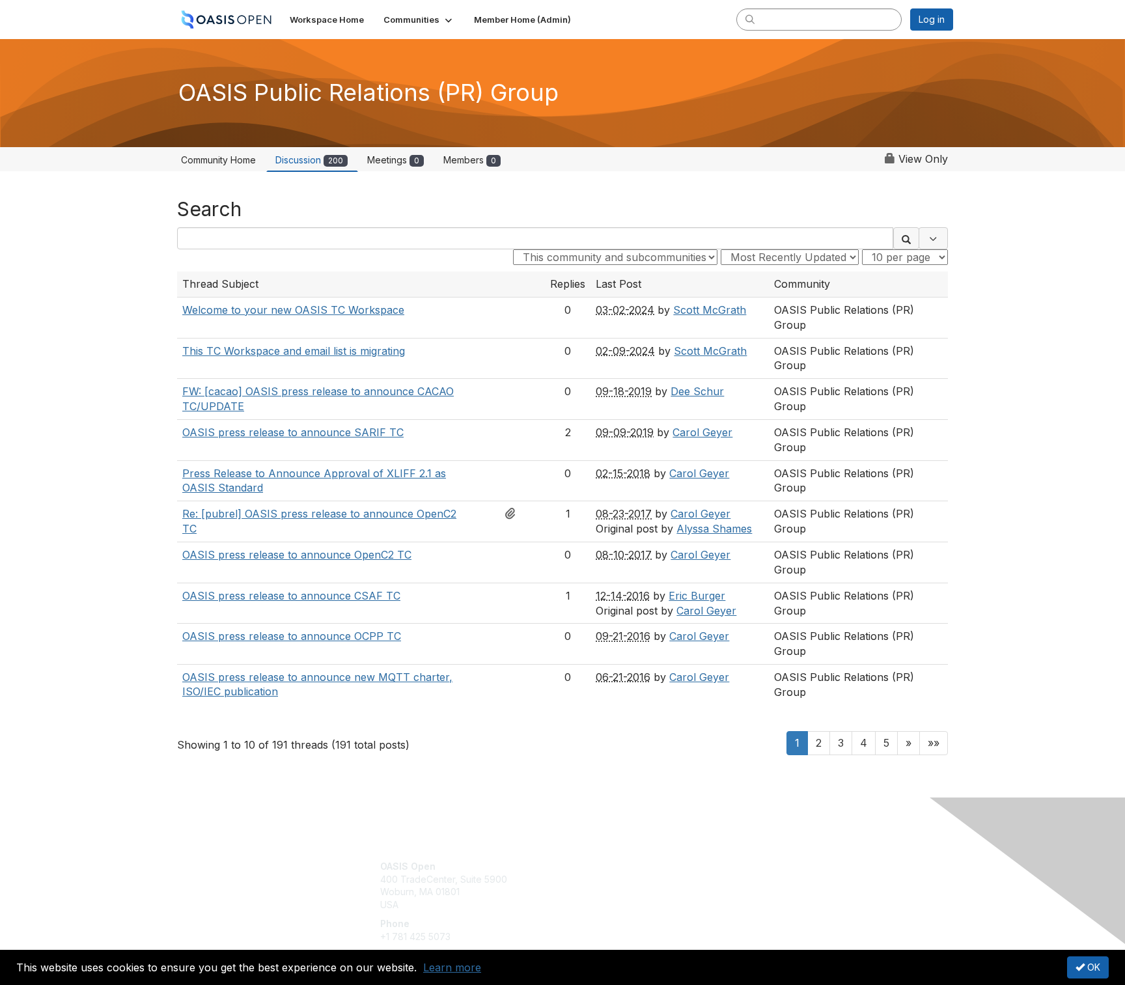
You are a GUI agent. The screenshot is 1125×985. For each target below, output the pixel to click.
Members (469, 159)
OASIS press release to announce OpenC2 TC (296, 554)
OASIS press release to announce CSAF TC (291, 595)
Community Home (218, 159)
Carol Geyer (702, 432)
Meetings (393, 159)
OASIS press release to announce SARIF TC (293, 432)
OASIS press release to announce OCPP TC (291, 636)
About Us (775, 866)
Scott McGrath (709, 309)
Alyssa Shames (714, 528)
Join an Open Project (613, 885)
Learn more (452, 967)
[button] (419, 19)
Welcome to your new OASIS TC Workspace (293, 309)
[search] (750, 18)
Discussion (309, 159)
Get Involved (595, 866)
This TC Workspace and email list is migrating (293, 350)
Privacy (772, 879)
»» (933, 742)
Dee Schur (697, 391)
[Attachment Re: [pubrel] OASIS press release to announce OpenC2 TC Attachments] (513, 513)
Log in (932, 19)
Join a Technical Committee (627, 904)
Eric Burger (697, 595)
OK (1092, 967)
